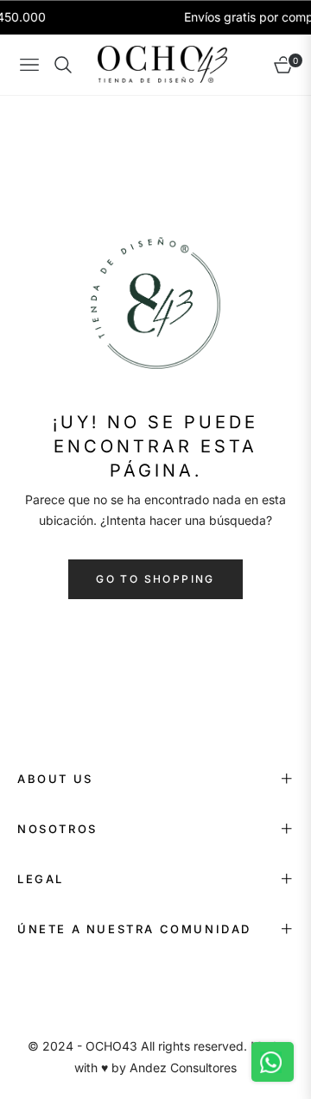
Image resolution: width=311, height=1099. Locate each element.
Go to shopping (155, 578)
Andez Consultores (183, 1067)
